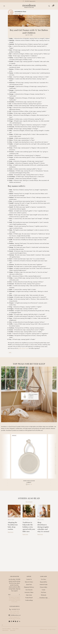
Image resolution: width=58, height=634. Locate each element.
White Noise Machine (29, 480)
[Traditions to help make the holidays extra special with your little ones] (29, 511)
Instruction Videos (29, 592)
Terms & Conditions (6, 628)
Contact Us (29, 579)
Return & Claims (29, 582)
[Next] (54, 455)
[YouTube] (13, 621)
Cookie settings (29, 600)
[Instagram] (11, 621)
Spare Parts (29, 584)
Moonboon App (43, 597)
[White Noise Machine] (29, 456)
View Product (31, 397)
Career (43, 589)
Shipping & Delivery (29, 587)
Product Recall (29, 597)
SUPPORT (29, 576)
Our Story (43, 579)
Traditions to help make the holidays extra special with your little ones (29, 526)
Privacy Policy (16, 628)
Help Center (29, 595)
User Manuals (29, 589)
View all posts (29, 501)
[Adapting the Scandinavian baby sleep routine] (14, 511)
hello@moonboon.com (16, 615)
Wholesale (43, 595)
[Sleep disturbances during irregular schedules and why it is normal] (43, 511)
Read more (10, 532)
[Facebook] (9, 621)
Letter (10, 352)
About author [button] (18, 13)
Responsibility (43, 582)
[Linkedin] (19, 621)
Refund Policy (5, 630)
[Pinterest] (15, 621)
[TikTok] (17, 621)
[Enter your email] (19, 594)
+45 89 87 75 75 (15, 609)
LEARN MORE (43, 576)
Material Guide (43, 584)
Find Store (43, 592)
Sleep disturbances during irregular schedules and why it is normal (43, 526)
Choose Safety (43, 587)
